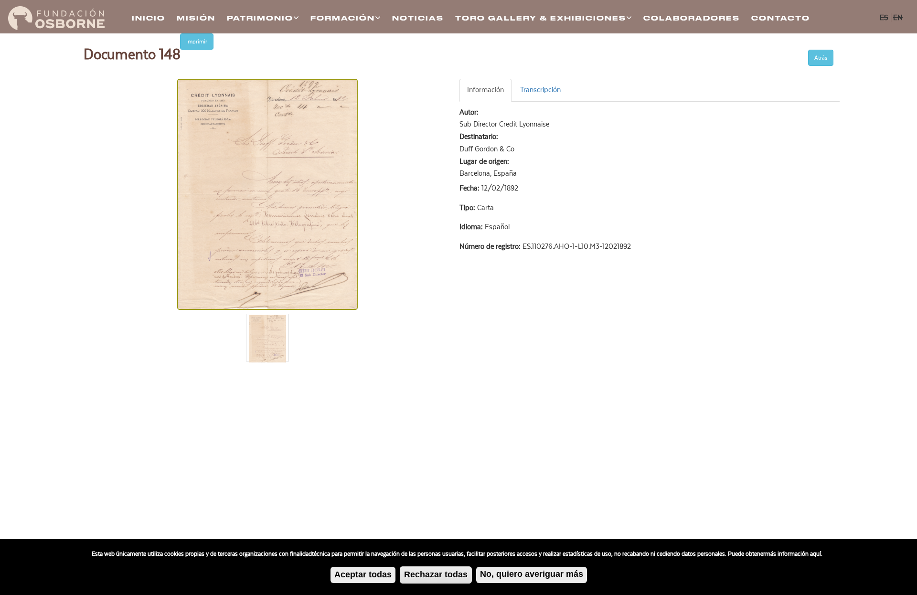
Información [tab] (485, 89)
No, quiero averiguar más (531, 574)
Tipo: (468, 207)
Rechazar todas (436, 574)
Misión (196, 18)
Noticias (418, 18)
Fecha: (470, 188)
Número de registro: (490, 246)
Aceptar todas (363, 574)
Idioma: (472, 227)
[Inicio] (56, 17)
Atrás (820, 57)
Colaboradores (691, 18)
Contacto (780, 18)
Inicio (148, 18)
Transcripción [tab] (540, 89)
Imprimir (196, 41)
